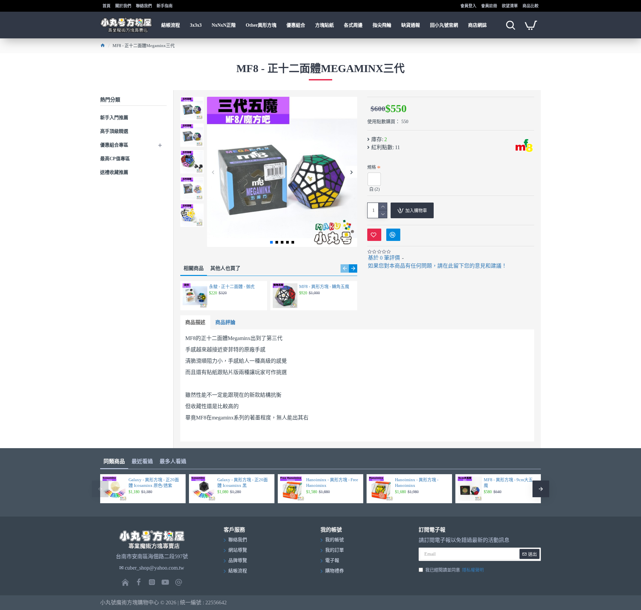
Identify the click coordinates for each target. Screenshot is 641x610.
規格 (371, 167)
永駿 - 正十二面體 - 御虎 (232, 286)
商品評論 (225, 322)
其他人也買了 (225, 268)
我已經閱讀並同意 (454, 569)
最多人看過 (173, 461)
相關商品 (194, 268)
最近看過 (142, 461)
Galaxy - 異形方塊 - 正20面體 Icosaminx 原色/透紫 (154, 482)
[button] (213, 172)
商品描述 (195, 322)
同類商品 (114, 461)
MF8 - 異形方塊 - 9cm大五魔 (508, 482)
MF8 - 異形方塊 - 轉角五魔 (324, 286)
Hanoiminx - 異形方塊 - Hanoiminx (416, 482)
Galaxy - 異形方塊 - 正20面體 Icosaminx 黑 (242, 482)
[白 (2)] (374, 179)
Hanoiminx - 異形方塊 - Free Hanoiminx (332, 482)
